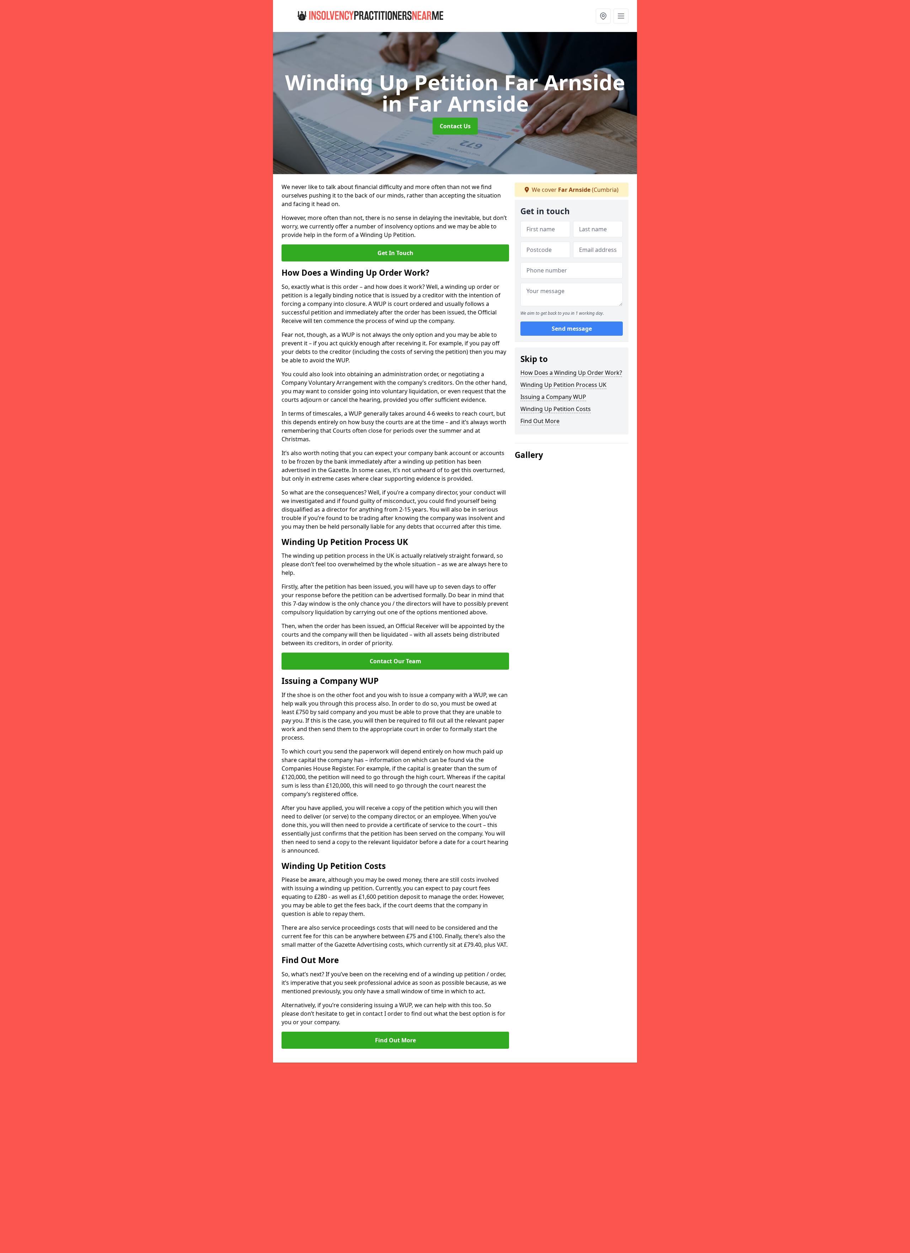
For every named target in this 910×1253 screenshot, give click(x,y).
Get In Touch (395, 253)
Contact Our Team (395, 661)
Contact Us (455, 126)
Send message (572, 329)
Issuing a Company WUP (553, 397)
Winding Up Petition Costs (555, 409)
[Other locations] (603, 16)
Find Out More (395, 1040)
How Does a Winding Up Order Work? (571, 373)
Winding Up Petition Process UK (563, 385)
